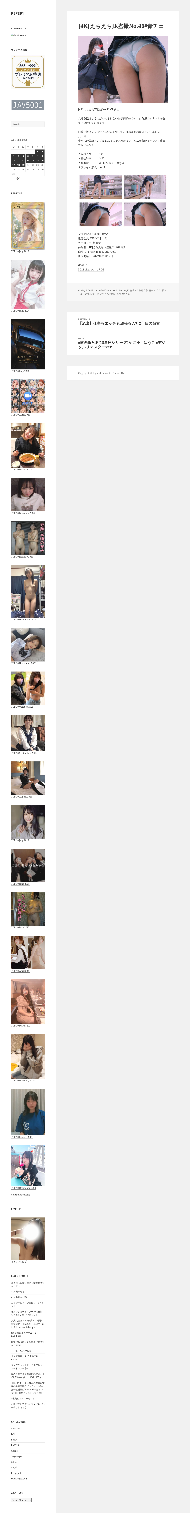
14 (32, 160)
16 (42, 160)
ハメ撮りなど (17, 1291)
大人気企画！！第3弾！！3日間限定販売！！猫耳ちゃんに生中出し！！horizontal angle (28, 1324)
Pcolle (14, 1439)
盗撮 (132, 290)
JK (127, 290)
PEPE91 (17, 13)
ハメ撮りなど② (19, 1297)
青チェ (152, 290)
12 (23, 160)
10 (13, 160)
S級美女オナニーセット (23, 1398)
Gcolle (14, 1450)
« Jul (18, 178)
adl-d (14, 1461)
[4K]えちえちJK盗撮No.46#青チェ (113, 293)
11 (18, 160)
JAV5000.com (104, 290)
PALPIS (15, 1445)
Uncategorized (19, 1478)
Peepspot (16, 1473)
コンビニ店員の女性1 (21, 1350)
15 (37, 160)
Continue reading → (22, 1194)
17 (13, 164)
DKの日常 (90, 293)
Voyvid (14, 1467)
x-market (16, 1428)
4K (136, 290)
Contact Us (118, 373)
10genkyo (16, 1456)
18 (18, 164)
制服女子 (143, 290)
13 (28, 160)
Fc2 (13, 1434)
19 (23, 164)
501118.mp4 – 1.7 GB (91, 269)
